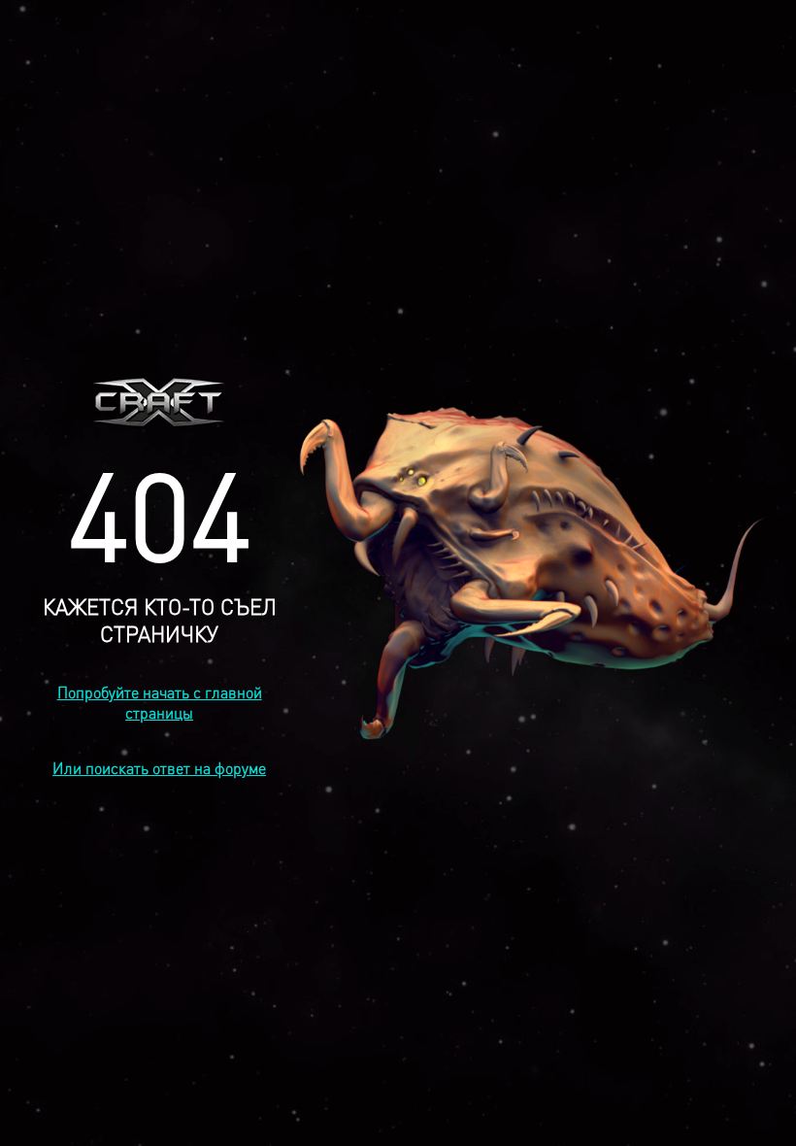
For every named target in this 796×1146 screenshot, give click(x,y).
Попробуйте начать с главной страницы (159, 702)
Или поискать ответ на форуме (159, 768)
